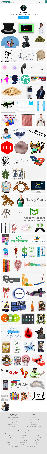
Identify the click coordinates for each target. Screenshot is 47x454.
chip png (13, 419)
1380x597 (3, 221)
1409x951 (20, 34)
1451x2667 (3, 257)
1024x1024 (3, 272)
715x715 (3, 154)
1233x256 (28, 206)
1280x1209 (3, 206)
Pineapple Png (37, 437)
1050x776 (20, 61)
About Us (34, 416)
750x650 (13, 179)
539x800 (21, 377)
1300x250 (29, 179)
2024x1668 (23, 324)
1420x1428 (3, 365)
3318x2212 (15, 139)
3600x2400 (32, 166)
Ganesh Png (37, 442)
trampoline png (13, 421)
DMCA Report (34, 421)
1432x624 (3, 324)
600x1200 (14, 352)
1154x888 (22, 232)
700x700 (3, 352)
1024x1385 (25, 338)
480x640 (3, 311)
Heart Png (9, 444)
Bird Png (38, 435)
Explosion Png (23, 442)
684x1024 (3, 389)
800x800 (31, 154)
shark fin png (13, 428)
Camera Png (23, 433)
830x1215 (39, 34)
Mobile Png (9, 442)
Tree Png (23, 435)
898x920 (13, 299)
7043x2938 (29, 139)
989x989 (22, 83)
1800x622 (13, 244)
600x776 (3, 400)
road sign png (13, 422)
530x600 (39, 257)
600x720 (3, 299)
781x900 (36, 338)
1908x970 (31, 377)
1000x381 (3, 377)
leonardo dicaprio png (13, 417)
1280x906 (16, 365)
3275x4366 (30, 311)
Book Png (37, 440)
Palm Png (23, 432)
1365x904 (3, 192)
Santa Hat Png (9, 435)
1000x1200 (38, 112)
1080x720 (3, 47)
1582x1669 (25, 352)
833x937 (3, 166)
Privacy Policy (34, 422)
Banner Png (37, 444)
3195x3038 (12, 83)
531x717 (38, 126)
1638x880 (13, 389)
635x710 (3, 410)
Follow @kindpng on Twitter (34, 428)
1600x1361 (3, 232)
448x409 (11, 400)
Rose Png (9, 437)
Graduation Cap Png (23, 440)
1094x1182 (24, 285)
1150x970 (3, 83)
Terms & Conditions (34, 419)
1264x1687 (3, 179)
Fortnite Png (23, 444)
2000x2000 (13, 311)
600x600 (23, 126)
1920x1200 (3, 126)
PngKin (9, 440)
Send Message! (23, 17)
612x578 (16, 154)
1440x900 (28, 299)
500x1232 (13, 257)
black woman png (13, 426)
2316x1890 (24, 257)
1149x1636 (13, 232)
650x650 (17, 206)
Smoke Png (23, 437)
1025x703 (15, 192)
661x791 (38, 324)
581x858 (37, 98)
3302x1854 (3, 338)
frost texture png (13, 416)
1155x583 (31, 73)
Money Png (37, 432)
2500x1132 (31, 244)
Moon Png (23, 439)
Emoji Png (37, 439)
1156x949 (33, 192)
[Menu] (46, 1)
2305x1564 (18, 112)
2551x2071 (3, 61)
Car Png (37, 433)
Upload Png (34, 424)
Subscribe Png (9, 432)
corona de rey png (12, 424)
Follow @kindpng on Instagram (34, 426)
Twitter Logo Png (9, 433)
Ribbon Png (9, 439)
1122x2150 (26, 98)
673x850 (38, 61)
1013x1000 (3, 139)
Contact (34, 417)
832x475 (13, 166)
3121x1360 (3, 73)
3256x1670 (27, 272)
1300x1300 (40, 311)
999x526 (3, 98)
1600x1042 (31, 389)
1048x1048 (34, 47)
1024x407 (3, 285)
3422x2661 (3, 34)
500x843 (23, 47)
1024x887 (15, 272)
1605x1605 (22, 73)
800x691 (22, 400)
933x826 (25, 221)
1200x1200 (38, 352)
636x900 (3, 244)
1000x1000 (3, 112)
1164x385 (33, 83)
